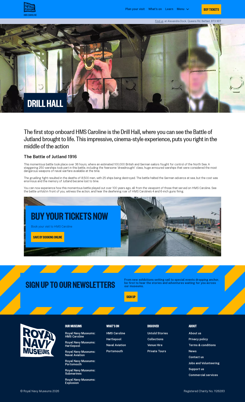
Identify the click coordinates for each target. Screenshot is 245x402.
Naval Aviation (116, 345)
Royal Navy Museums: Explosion (80, 381)
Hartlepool (113, 339)
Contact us (196, 357)
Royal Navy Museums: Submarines (80, 372)
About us (195, 333)
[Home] (30, 9)
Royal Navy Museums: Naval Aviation (80, 353)
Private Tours (156, 351)
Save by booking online (47, 237)
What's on (155, 9)
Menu (180, 9)
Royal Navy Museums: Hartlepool (80, 344)
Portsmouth (114, 351)
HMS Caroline (115, 333)
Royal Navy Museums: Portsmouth (80, 362)
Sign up (130, 296)
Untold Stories (157, 333)
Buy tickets (211, 9)
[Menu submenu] (187, 9)
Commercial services (203, 375)
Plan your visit (135, 9)
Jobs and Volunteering (204, 363)
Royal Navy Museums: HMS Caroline (80, 335)
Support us (196, 369)
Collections (155, 339)
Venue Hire (154, 345)
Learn (169, 9)
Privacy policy (198, 339)
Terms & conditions (202, 345)
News (193, 351)
